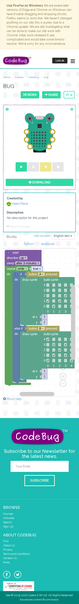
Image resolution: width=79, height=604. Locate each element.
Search (7, 522)
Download (41, 182)
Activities (8, 518)
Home (6, 77)
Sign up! (8, 526)
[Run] (21, 167)
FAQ (5, 541)
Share (53, 94)
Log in (60, 60)
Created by (15, 198)
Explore (19, 77)
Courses (8, 513)
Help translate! (42, 235)
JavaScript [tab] (47, 244)
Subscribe (39, 480)
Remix (31, 94)
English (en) (62, 236)
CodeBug (33, 77)
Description (15, 212)
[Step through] (45, 167)
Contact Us (10, 558)
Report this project (19, 226)
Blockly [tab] (12, 236)
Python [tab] (28, 244)
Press (6, 562)
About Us (9, 545)
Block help (14, 399)
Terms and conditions (16, 553)
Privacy (7, 549)
